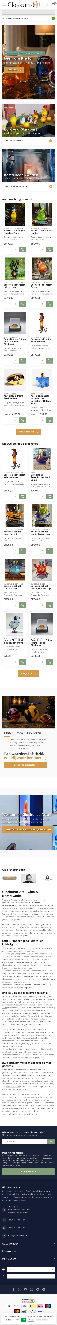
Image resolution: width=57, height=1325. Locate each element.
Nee (31, 1320)
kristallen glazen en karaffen (14, 1089)
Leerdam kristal (22, 959)
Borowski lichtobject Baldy (41, 286)
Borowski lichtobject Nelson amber (41, 340)
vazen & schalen (13, 1086)
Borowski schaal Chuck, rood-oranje (41, 587)
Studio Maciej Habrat (27, 999)
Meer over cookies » (44, 1320)
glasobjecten (8, 905)
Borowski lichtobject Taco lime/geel (14, 231)
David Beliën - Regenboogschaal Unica (40, 477)
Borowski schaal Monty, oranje (12, 533)
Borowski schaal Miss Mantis (42, 231)
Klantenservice (28, 1171)
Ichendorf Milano (46, 999)
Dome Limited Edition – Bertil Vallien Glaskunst (15, 342)
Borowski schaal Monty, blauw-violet (41, 533)
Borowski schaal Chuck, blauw (12, 587)
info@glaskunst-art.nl (17, 1235)
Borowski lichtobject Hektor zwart (14, 286)
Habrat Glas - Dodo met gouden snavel (14, 641)
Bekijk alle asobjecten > (25, 765)
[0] (53, 4)
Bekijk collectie (26, 432)
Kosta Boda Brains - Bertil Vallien (14, 397)
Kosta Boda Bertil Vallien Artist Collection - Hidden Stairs (41, 400)
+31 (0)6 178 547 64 (16, 1220)
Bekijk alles (26, 673)
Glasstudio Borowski (11, 1032)
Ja (24, 1320)
